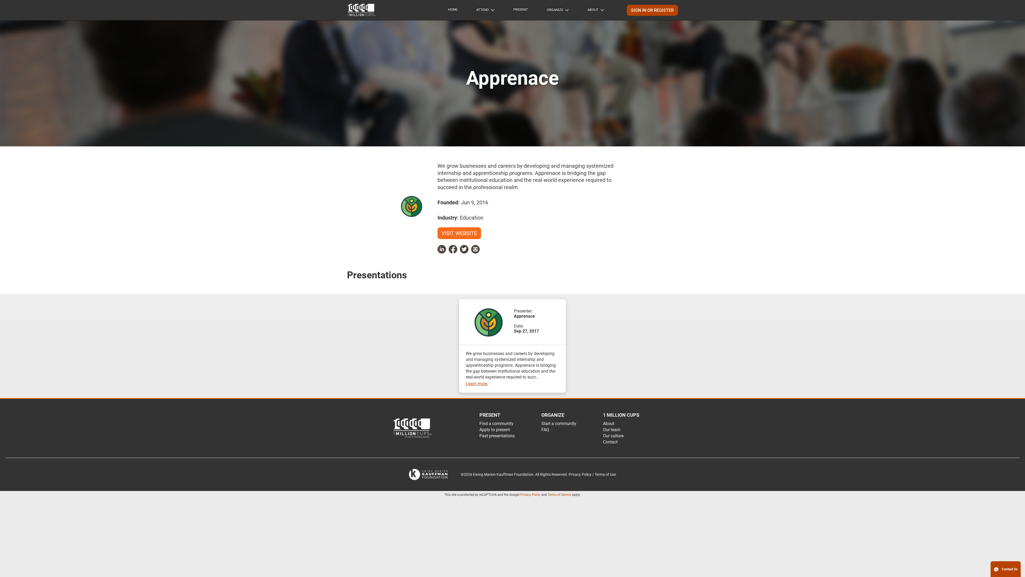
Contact (610, 442)
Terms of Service (559, 495)
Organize (555, 10)
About (593, 10)
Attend (482, 10)
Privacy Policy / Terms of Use (592, 474)
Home (453, 9)
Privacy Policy (530, 495)
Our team (611, 429)
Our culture (613, 435)
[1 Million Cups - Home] (361, 10)
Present (520, 9)
